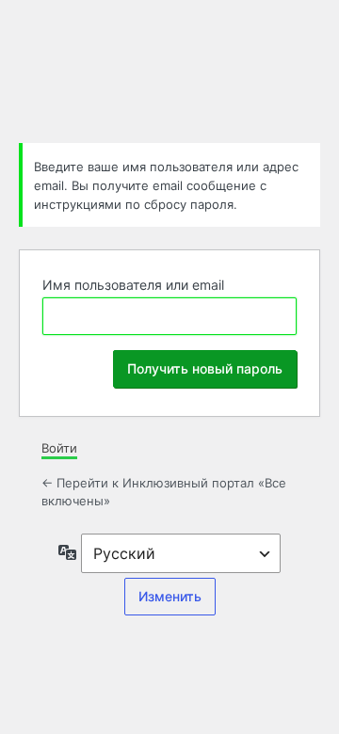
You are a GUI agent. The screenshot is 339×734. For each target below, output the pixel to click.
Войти (59, 447)
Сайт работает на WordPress (169, 68)
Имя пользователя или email (133, 285)
